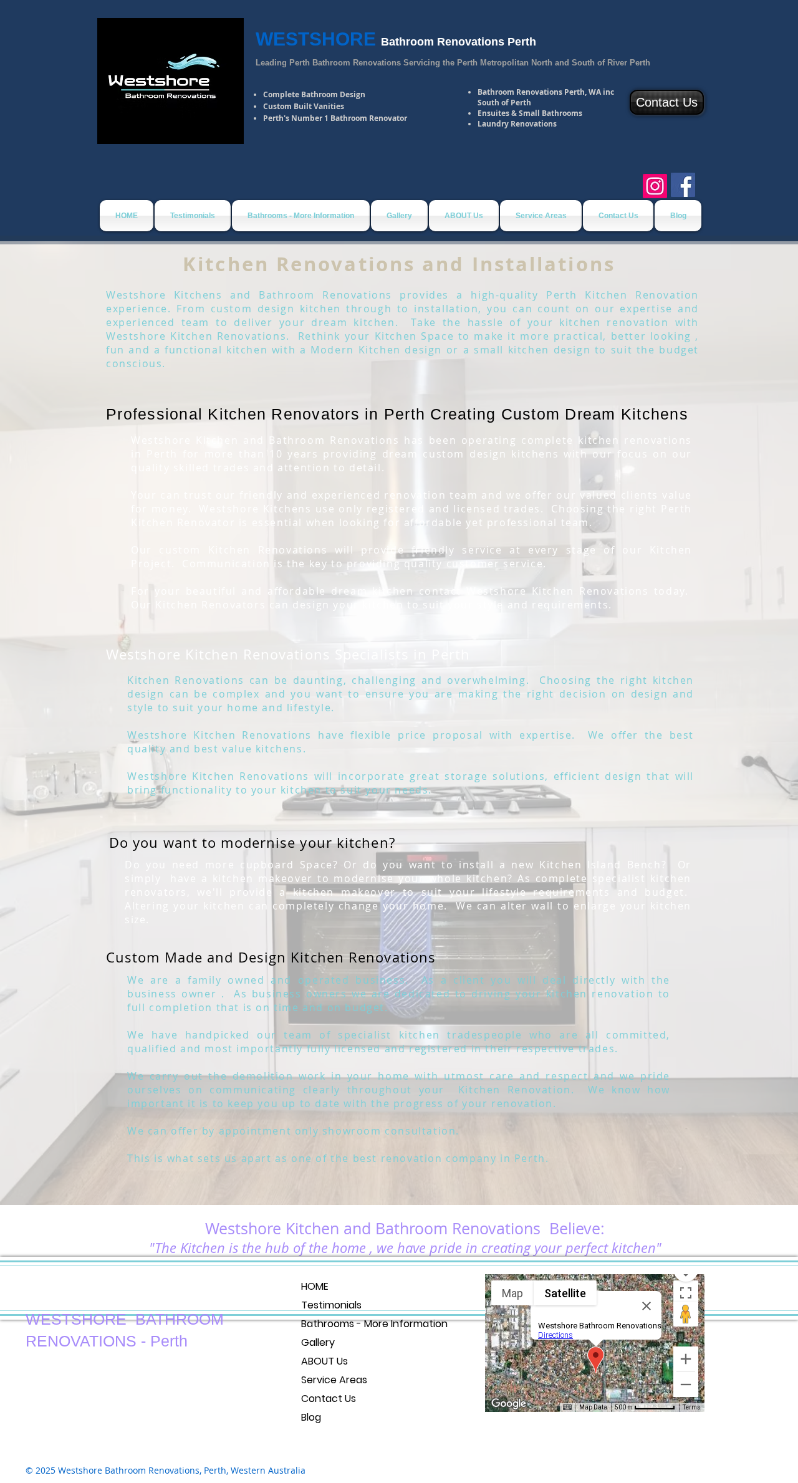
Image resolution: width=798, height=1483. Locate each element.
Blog (311, 1417)
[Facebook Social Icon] (683, 185)
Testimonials (331, 1305)
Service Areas (334, 1380)
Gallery (318, 1342)
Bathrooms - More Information (374, 1324)
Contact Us (328, 1398)
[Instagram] (655, 186)
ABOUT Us (324, 1361)
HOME (315, 1286)
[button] (300, 215)
